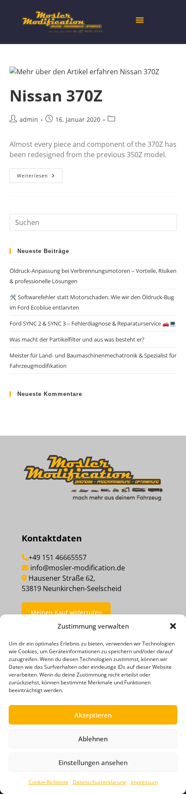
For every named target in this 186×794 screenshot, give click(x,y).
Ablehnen (93, 738)
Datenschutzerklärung (99, 782)
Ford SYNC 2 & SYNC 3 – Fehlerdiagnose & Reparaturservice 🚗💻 (93, 323)
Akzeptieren (93, 715)
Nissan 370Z (56, 95)
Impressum (144, 782)
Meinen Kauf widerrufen (66, 612)
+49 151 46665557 (58, 557)
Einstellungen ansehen (93, 762)
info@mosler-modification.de (77, 568)
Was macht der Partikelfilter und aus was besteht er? (77, 339)
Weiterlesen (39, 173)
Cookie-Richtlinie (48, 782)
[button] (173, 626)
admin (28, 119)
